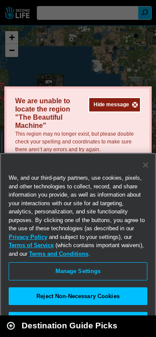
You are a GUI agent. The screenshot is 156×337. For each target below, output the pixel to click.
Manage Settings (78, 271)
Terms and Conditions (58, 254)
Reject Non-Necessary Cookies (78, 296)
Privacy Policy (28, 237)
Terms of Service (31, 245)
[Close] (145, 165)
